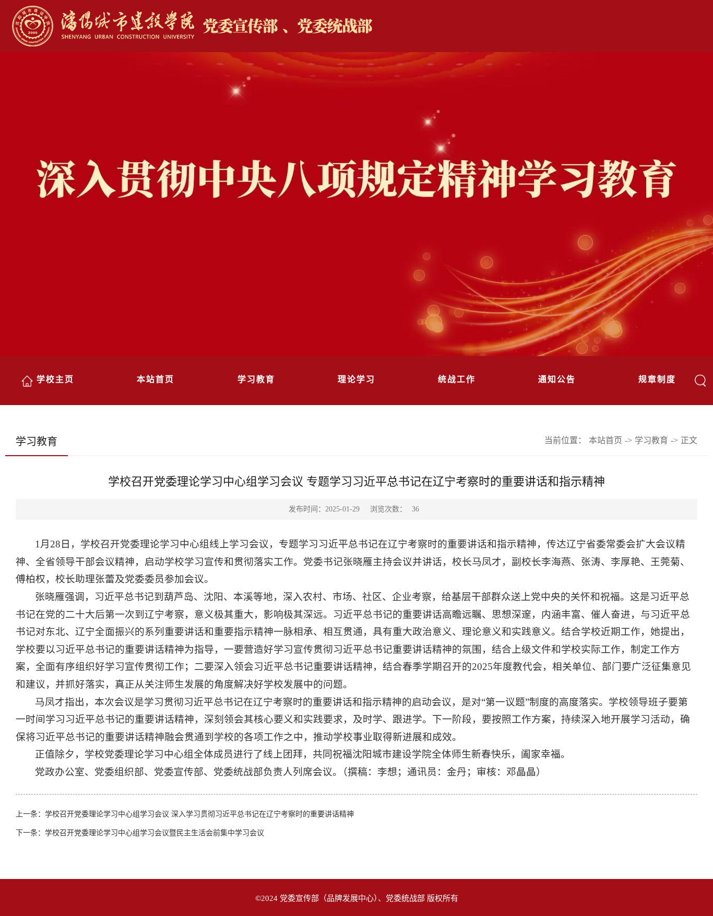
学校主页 (55, 379)
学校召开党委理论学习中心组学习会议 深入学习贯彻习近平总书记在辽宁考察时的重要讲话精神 (199, 814)
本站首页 (155, 379)
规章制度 (657, 379)
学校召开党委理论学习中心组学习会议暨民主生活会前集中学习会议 (154, 833)
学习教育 (256, 379)
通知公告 (557, 379)
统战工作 (457, 379)
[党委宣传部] (361, 27)
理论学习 (356, 379)
